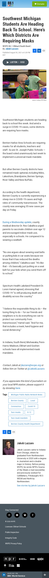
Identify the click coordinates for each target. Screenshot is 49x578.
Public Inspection (12, 532)
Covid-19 (31, 406)
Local (32, 401)
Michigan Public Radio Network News (26, 395)
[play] (4, 574)
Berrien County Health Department (25, 424)
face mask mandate (19, 418)
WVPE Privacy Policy (13, 544)
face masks (16, 412)
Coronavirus (16, 406)
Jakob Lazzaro (11, 48)
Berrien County (17, 401)
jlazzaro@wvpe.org (31, 365)
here (17, 388)
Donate (40, 4)
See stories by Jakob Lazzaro (31, 485)
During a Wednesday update (17, 222)
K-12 (29, 412)
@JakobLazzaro (35, 368)
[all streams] (45, 574)
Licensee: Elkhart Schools (15, 527)
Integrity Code (11, 538)
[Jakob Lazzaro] (8, 447)
